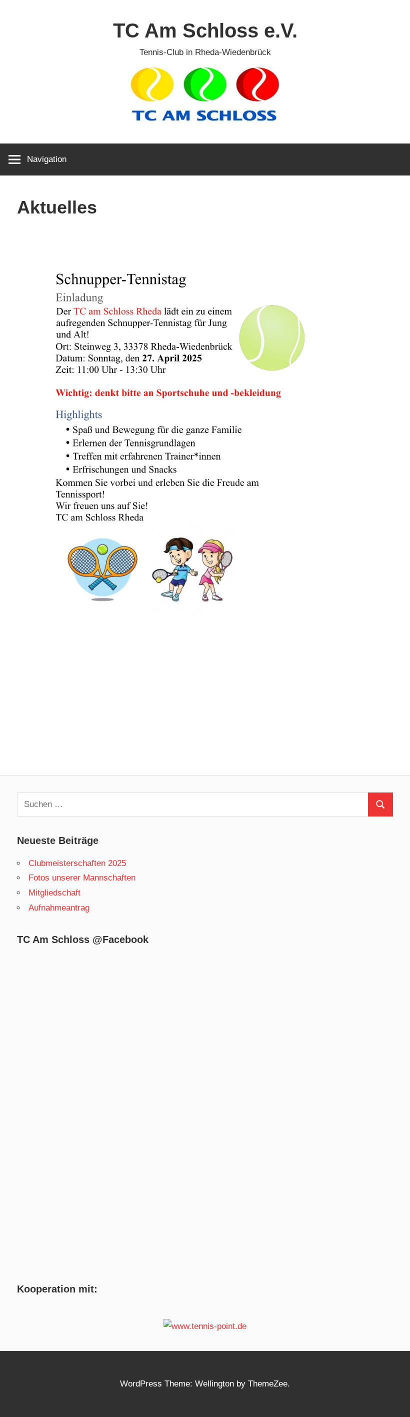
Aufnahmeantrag (59, 907)
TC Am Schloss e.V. (205, 31)
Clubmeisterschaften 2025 (77, 863)
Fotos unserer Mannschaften (82, 877)
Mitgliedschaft (54, 893)
